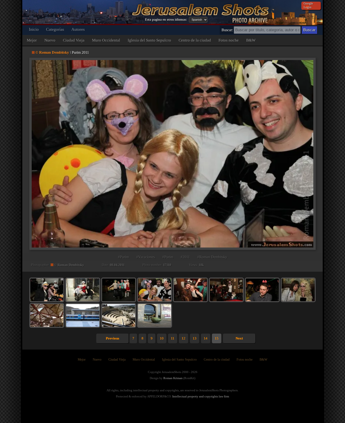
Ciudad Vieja (73, 40)
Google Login (308, 5)
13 (194, 338)
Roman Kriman (173, 378)
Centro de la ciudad (195, 40)
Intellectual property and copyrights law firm (200, 396)
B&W (251, 40)
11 (172, 338)
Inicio (34, 29)
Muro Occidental (106, 40)
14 (205, 338)
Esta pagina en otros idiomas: (166, 19)
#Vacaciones (145, 257)
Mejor (32, 40)
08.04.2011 (117, 265)
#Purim (123, 257)
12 (183, 338)
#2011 (185, 257)
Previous (112, 338)
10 (162, 338)
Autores (78, 29)
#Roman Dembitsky (212, 257)
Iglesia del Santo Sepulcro (149, 40)
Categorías (55, 29)
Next (239, 338)
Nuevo (49, 40)
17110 (167, 265)
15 (216, 338)
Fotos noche (228, 40)
